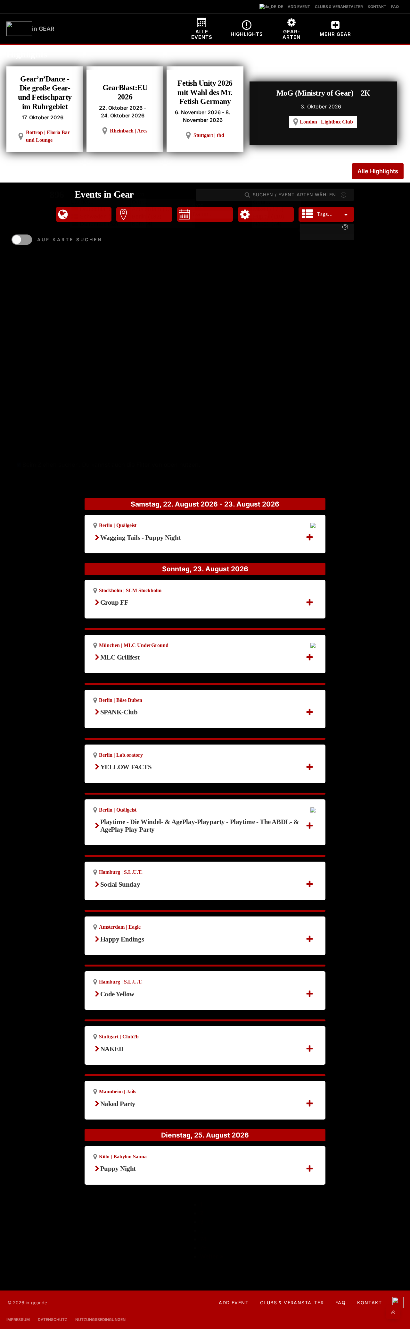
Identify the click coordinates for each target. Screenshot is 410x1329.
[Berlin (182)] (163, 217)
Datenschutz (52, 1319)
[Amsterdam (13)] (163, 209)
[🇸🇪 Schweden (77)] (108, 216)
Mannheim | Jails (117, 1091)
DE (279, 6)
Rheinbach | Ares (128, 130)
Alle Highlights (377, 171)
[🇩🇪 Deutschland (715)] (108, 209)
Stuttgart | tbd (208, 135)
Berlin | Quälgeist (117, 525)
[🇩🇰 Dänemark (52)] (108, 224)
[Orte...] (163, 202)
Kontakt (369, 1302)
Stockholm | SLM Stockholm (130, 590)
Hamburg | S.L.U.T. (121, 872)
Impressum (18, 1319)
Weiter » (211, 1256)
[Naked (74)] (276, 224)
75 (203, 1247)
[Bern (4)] (163, 224)
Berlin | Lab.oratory (121, 755)
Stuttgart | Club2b (119, 1036)
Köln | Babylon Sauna (123, 1156)
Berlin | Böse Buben (120, 700)
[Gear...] (276, 202)
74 (203, 1239)
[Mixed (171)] (276, 209)
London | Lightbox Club (326, 121)
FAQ (340, 1302)
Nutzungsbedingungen (100, 1319)
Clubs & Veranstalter (292, 1302)
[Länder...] (108, 202)
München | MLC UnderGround (133, 645)
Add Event (234, 1302)
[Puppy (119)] (276, 217)
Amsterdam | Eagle (120, 927)
